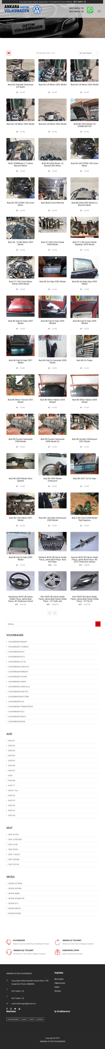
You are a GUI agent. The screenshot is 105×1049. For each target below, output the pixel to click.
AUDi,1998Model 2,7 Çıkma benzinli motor (20, 164)
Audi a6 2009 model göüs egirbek (20, 479)
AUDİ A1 (11, 741)
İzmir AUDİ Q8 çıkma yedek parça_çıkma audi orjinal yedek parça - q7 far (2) (85, 598)
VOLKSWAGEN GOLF (16, 652)
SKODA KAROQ (14, 908)
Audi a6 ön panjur (84, 360)
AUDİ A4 (11, 756)
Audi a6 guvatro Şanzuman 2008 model (21, 440)
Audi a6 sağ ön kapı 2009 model (20, 558)
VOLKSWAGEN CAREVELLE (19, 687)
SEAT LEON (13, 844)
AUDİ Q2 (11, 795)
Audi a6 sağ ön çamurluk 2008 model (52, 361)
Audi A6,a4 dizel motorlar (52, 203)
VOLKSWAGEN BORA (16, 722)
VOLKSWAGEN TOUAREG (18, 647)
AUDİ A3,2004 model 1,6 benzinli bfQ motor (53, 164)
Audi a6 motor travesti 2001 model (20, 401)
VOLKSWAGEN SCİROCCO (18, 667)
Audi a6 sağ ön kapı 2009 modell (84, 322)
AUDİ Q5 (11, 805)
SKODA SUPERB (14, 888)
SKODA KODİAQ (14, 913)
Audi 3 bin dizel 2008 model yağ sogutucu (84, 519)
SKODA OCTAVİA (15, 883)
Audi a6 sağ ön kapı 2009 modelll (52, 322)
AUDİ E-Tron (13, 790)
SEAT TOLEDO (14, 854)
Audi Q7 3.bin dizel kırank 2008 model (52, 243)
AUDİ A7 (11, 771)
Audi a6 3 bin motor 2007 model (20, 519)
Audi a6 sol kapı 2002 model (52, 281)
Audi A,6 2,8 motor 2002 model (52, 84)
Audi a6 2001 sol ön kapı (84, 478)
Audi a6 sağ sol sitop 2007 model (20, 322)
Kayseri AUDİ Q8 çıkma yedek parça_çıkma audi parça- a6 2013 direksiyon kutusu (84, 559)
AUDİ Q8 (11, 815)
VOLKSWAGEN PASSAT (17, 642)
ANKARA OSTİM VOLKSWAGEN (52, 1041)
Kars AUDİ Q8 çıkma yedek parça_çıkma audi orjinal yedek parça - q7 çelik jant (53, 598)
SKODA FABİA (14, 893)
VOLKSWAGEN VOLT (16, 712)
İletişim (57, 991)
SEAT (32, 1019)
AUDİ (10, 776)
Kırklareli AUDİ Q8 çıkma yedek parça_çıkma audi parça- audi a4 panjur (52, 559)
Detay (20, 70)
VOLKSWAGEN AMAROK (18, 672)
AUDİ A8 (11, 781)
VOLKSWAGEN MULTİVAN (18, 697)
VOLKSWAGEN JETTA (17, 662)
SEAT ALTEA (13, 834)
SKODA (40, 1019)
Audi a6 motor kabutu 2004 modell (52, 401)
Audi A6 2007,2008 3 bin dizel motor (84, 164)
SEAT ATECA (13, 864)
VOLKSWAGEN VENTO (17, 717)
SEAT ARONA (13, 859)
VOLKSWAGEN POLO (16, 657)
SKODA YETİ (13, 903)
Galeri (57, 987)
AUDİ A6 (11, 766)
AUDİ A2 (11, 746)
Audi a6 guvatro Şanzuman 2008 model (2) (53, 440)
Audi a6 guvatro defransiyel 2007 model (84, 440)
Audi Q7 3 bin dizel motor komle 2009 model (20, 282)
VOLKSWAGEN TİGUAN (17, 677)
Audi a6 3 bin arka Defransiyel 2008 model (52, 519)
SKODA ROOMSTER (16, 898)
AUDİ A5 (11, 761)
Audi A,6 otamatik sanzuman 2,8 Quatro (20, 85)
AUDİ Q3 (11, 800)
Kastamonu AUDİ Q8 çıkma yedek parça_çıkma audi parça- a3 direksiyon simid (20, 598)
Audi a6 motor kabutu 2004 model (84, 401)
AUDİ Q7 (11, 810)
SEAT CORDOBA (15, 839)
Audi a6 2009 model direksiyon (52, 479)
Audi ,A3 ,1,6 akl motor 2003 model (20, 243)
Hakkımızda (59, 983)
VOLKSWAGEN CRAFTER (18, 692)
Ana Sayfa (10, 28)
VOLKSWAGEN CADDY (17, 682)
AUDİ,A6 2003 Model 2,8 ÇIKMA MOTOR (85, 125)
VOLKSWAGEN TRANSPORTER (20, 707)
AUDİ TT (11, 786)
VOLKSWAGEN (13, 1019)
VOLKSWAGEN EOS (16, 702)
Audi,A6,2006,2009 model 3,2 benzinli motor (84, 204)
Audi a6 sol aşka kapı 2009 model (84, 282)
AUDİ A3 (11, 751)
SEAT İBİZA (13, 849)
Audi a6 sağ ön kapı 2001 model (20, 361)
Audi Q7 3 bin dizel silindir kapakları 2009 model (85, 243)
